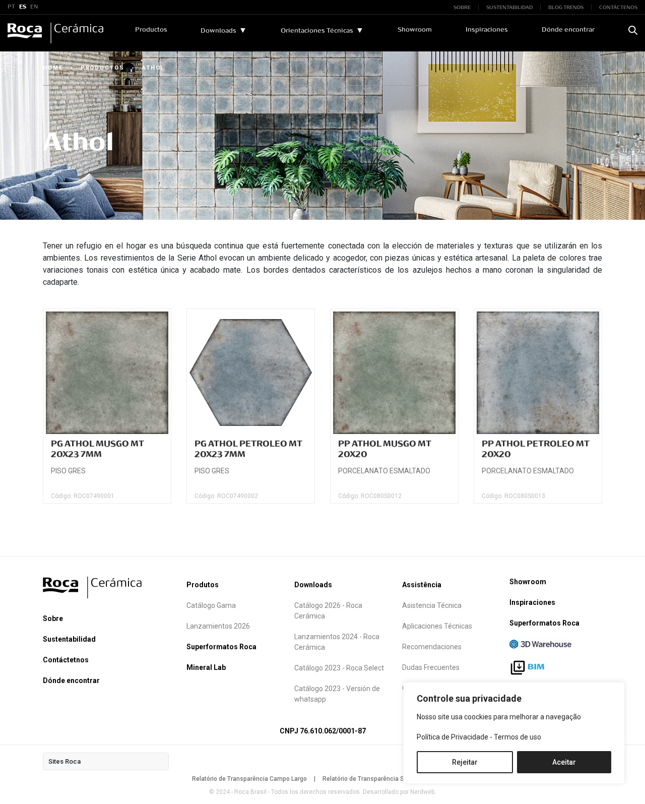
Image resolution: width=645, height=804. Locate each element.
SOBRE (462, 7)
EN (34, 7)
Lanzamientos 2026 (218, 626)
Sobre (53, 618)
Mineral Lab (206, 667)
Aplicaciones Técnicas (437, 626)
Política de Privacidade (452, 737)
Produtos (202, 585)
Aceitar (564, 762)
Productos (151, 29)
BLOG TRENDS (566, 7)
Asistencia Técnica (432, 605)
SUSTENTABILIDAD (509, 7)
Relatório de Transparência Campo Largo (249, 778)
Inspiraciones (487, 29)
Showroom (415, 29)
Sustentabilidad (69, 639)
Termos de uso (517, 737)
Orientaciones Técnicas (317, 30)
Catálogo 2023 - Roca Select (339, 668)
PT (11, 7)
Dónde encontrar (568, 29)
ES (22, 7)
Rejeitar (465, 762)
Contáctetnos (66, 660)
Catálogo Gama (211, 605)
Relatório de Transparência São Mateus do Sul (387, 778)
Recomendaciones (432, 647)
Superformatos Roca (221, 647)
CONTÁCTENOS (618, 7)
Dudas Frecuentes (431, 667)
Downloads (218, 30)
